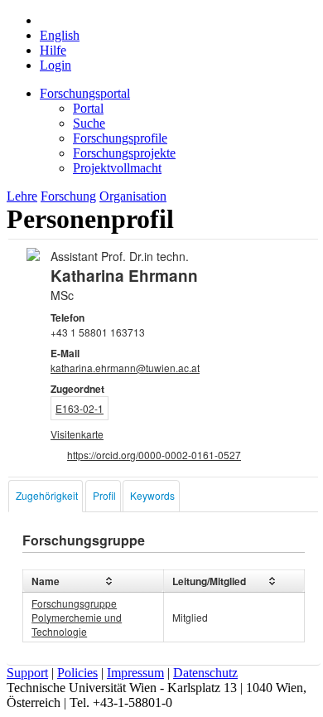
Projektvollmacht (117, 168)
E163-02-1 (79, 408)
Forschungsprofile (120, 138)
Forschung (68, 196)
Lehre (22, 196)
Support (27, 673)
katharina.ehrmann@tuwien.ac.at (125, 368)
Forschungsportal (85, 93)
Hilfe (53, 50)
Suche (89, 123)
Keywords (152, 495)
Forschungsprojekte (124, 153)
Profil (104, 495)
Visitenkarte (77, 434)
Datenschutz (205, 673)
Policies (77, 673)
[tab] (45, 496)
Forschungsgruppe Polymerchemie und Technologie (76, 617)
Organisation (132, 196)
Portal (88, 108)
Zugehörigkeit (47, 495)
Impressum (135, 673)
